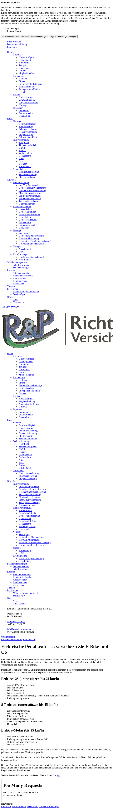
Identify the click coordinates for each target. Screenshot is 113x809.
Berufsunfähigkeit (27, 124)
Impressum (12, 47)
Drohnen (23, 164)
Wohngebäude (25, 153)
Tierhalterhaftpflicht (28, 145)
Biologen (23, 78)
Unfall (22, 148)
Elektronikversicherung (29, 195)
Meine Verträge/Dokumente (26, 291)
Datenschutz (24, 116)
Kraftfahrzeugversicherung (31, 257)
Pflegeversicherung (28, 177)
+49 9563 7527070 (16, 621)
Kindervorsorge (26, 126)
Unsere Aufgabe (26, 57)
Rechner (11, 270)
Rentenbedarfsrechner (23, 275)
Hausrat (22, 150)
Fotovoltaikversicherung (30, 198)
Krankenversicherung (29, 172)
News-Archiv (19, 302)
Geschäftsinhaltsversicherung (32, 190)
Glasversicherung (27, 203)
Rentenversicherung (28, 132)
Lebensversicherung (28, 129)
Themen (11, 286)
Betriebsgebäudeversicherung (32, 187)
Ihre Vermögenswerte (29, 185)
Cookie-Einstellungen (49, 806)
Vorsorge (17, 121)
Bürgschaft (24, 227)
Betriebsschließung (27, 219)
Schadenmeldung (21, 265)
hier (58, 775)
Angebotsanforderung (29, 102)
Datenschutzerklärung (17, 44)
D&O (21, 251)
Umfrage (23, 105)
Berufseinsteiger (26, 86)
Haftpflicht (24, 142)
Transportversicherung (29, 201)
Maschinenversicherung (30, 193)
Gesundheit (18, 169)
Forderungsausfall (27, 225)
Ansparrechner (20, 278)
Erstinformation (14, 41)
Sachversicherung (21, 140)
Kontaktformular (26, 97)
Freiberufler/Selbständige (30, 84)
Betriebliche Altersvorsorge (31, 235)
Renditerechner (20, 281)
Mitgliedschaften (26, 73)
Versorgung (24, 233)
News (10, 297)
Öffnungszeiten (26, 60)
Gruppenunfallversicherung (31, 243)
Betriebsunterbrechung (29, 214)
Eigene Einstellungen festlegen (63, 36)
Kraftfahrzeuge (20, 254)
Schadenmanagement (17, 262)
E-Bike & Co (25, 166)
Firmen (22, 81)
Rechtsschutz (25, 156)
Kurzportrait (24, 62)
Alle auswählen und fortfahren (15, 36)
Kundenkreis (19, 76)
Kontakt (16, 94)
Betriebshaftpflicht (27, 211)
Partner (22, 70)
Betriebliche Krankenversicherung (35, 241)
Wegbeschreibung (27, 100)
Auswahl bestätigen (38, 36)
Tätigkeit (23, 65)
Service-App (19, 294)
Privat (10, 118)
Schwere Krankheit (28, 137)
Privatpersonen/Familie (29, 89)
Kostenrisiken (25, 209)
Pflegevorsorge (26, 134)
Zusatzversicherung (28, 174)
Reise (21, 161)
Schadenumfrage (21, 267)
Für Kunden (12, 289)
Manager (17, 246)
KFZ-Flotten (25, 259)
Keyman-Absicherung (29, 238)
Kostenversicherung (22, 206)
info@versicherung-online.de (20, 629)
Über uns (17, 54)
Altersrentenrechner (22, 273)
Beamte (22, 92)
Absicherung (25, 249)
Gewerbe (11, 180)
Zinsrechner (18, 283)
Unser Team (24, 68)
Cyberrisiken (25, 217)
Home (10, 52)
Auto (21, 158)
